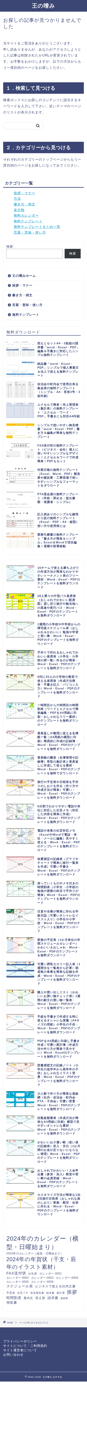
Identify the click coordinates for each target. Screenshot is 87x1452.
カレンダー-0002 (17, 1277)
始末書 (50, 1292)
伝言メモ (22, 1292)
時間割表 (14, 1298)
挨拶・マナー (24, 193)
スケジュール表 (19, 1286)
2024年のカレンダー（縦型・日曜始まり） (34, 1253)
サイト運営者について (20, 1350)
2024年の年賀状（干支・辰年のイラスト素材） (41, 1263)
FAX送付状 (16, 1273)
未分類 (19, 210)
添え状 (40, 1298)
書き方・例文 (24, 204)
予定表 (10, 1292)
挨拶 (72, 1292)
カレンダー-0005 (17, 1281)
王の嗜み (43, 6)
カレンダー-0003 (42, 1277)
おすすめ (57, 1377)
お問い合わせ (13, 1354)
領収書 (11, 1302)
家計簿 (61, 1292)
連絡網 (64, 1298)
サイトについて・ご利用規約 (25, 1345)
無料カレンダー (26, 215)
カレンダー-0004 (67, 1277)
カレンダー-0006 (42, 1281)
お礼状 (32, 1273)
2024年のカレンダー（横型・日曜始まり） (42, 1242)
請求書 (53, 1298)
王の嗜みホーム (24, 275)
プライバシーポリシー (20, 1341)
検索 (9, 246)
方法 (17, 198)
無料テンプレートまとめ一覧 (37, 227)
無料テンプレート (28, 221)
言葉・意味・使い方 (30, 232)
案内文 (28, 1298)
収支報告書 (37, 1292)
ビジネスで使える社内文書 (55, 1286)
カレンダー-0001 (50, 1273)
